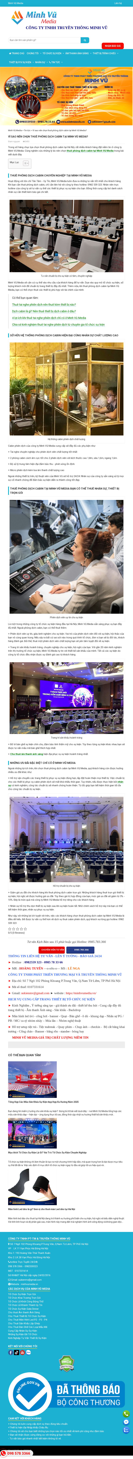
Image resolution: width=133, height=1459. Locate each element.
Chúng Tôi (33, 53)
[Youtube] (23, 1352)
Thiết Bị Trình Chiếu (104, 53)
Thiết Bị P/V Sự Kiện (20, 62)
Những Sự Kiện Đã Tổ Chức (23, 1334)
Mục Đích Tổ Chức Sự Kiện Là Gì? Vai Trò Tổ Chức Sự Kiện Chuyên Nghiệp (47, 1152)
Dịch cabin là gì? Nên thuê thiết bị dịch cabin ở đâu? (44, 311)
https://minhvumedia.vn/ (81, 993)
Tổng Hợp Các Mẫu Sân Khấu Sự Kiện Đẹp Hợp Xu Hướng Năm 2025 (43, 1102)
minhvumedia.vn (29, 1284)
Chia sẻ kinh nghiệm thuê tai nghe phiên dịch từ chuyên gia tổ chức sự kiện (58, 324)
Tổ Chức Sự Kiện (52, 53)
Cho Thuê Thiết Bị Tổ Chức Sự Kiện (27, 1316)
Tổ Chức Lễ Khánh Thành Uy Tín (25, 1305)
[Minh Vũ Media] (34, 16)
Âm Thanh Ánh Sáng (77, 53)
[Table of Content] (26, 163)
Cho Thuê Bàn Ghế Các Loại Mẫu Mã (27, 1327)
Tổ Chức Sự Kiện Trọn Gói (22, 1294)
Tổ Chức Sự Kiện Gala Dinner (23, 1308)
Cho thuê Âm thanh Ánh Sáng (24, 1312)
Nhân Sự (40, 62)
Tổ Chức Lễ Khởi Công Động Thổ (26, 1301)
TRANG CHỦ (17, 53)
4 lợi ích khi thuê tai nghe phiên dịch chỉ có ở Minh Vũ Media (49, 318)
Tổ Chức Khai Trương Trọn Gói (24, 1297)
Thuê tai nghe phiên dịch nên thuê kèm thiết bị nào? (44, 304)
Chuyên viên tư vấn (52, 950)
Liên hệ (118, 3)
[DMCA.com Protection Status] (66, 1363)
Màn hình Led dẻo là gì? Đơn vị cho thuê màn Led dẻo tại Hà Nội (41, 1209)
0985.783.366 (81, 950)
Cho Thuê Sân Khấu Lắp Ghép (24, 1323)
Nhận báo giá (113, 46)
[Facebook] (10, 1352)
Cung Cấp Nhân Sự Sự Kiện (23, 1330)
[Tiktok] (16, 1352)
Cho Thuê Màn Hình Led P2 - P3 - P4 (28, 1319)
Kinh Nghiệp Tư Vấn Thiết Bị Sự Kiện (27, 1338)
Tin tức (55, 62)
